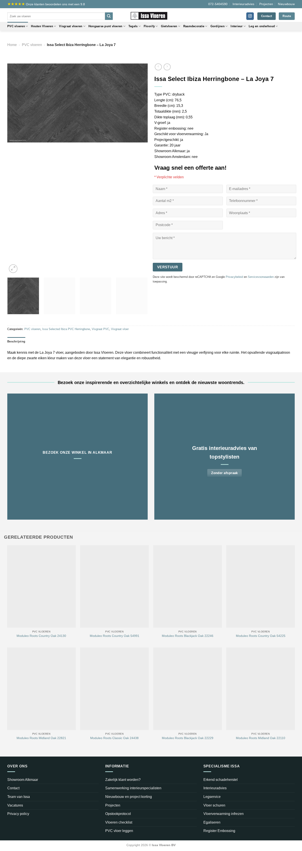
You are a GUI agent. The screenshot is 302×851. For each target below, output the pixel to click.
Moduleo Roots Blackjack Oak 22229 (187, 738)
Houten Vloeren (42, 26)
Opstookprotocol (118, 814)
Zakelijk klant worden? (123, 780)
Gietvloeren (169, 26)
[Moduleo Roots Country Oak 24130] (41, 586)
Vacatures (15, 805)
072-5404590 (218, 4)
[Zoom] (13, 268)
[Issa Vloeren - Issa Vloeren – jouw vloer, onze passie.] (151, 15)
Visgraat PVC (100, 329)
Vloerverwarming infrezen (223, 814)
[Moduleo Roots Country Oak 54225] (260, 586)
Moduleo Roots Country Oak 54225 (260, 636)
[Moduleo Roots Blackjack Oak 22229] (187, 688)
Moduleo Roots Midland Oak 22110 (260, 738)
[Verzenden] (109, 16)
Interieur (237, 26)
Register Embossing (219, 831)
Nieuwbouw (286, 4)
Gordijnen (217, 26)
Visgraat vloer (120, 329)
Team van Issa (18, 797)
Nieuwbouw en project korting (128, 797)
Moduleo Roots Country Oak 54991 (114, 636)
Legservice (212, 797)
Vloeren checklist (118, 822)
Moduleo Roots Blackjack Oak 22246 (187, 636)
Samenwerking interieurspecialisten (133, 788)
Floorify (149, 26)
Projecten (266, 4)
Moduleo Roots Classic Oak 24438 (114, 738)
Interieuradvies (243, 4)
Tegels (133, 26)
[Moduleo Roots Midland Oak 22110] (260, 688)
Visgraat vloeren (70, 26)
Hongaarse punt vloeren (105, 26)
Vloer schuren (214, 805)
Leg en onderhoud (262, 26)
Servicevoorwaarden (261, 277)
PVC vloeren (16, 26)
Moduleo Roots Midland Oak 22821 (41, 738)
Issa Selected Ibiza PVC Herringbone (66, 329)
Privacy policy (18, 814)
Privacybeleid (234, 277)
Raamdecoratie (193, 26)
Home (12, 45)
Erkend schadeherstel (220, 780)
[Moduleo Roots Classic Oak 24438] (114, 688)
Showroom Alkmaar (22, 780)
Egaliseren (211, 822)
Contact (13, 788)
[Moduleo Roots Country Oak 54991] (114, 586)
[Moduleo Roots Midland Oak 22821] (41, 688)
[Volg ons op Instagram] (250, 16)
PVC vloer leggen (119, 831)
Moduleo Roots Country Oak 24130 (41, 636)
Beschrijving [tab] (16, 341)
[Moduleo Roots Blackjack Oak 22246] (187, 586)
